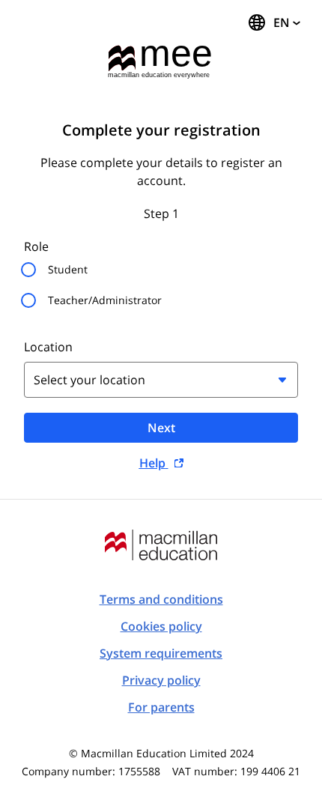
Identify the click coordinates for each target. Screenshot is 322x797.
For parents (161, 707)
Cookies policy (161, 626)
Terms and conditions (161, 599)
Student (68, 269)
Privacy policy (161, 680)
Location (48, 347)
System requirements (161, 653)
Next (161, 427)
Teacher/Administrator (105, 300)
